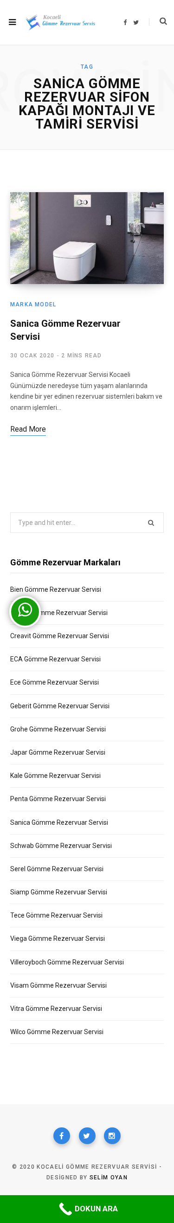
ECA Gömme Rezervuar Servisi (55, 659)
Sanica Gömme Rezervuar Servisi (59, 822)
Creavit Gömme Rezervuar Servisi (59, 636)
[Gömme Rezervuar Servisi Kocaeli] (60, 22)
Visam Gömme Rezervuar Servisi (58, 985)
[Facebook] (61, 1135)
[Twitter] (87, 1135)
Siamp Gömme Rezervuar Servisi (58, 892)
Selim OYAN (109, 1177)
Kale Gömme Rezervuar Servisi (55, 775)
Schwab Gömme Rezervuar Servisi (61, 845)
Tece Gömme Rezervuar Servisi (56, 915)
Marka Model (33, 304)
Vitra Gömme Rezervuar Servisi (56, 1008)
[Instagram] (112, 1135)
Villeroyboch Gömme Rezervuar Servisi (67, 962)
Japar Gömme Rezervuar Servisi (57, 752)
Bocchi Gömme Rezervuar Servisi (59, 612)
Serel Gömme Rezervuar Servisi (56, 869)
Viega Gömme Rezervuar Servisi (57, 938)
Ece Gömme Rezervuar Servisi (54, 682)
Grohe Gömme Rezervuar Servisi (58, 729)
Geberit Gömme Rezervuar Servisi (60, 706)
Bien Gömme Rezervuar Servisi (55, 589)
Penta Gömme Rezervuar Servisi (58, 798)
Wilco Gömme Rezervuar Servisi (56, 1031)
